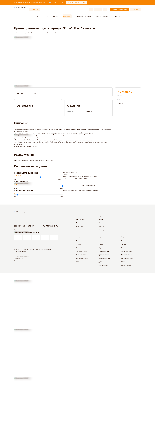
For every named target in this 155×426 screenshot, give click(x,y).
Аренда (123, 237)
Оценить (55, 16)
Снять (46, 16)
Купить (37, 16)
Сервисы (101, 212)
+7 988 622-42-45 (57, 2)
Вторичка (101, 237)
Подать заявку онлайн (88, 185)
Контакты (120, 103)
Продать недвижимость (103, 16)
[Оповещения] (105, 9)
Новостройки (67, 16)
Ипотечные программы (84, 16)
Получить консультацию (76, 2)
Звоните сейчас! (21, 150)
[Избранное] (91, 9)
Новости (117, 16)
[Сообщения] (100, 9)
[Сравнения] (96, 9)
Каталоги (78, 212)
